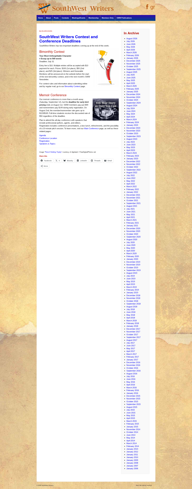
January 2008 (132, 463)
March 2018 (131, 320)
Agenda (42, 135)
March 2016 (131, 387)
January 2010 (132, 457)
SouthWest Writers (47, 485)
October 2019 (132, 267)
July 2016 (130, 376)
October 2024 (132, 100)
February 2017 (132, 357)
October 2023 (132, 133)
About (48, 18)
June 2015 (130, 413)
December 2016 (133, 362)
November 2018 (133, 298)
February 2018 (132, 323)
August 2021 (131, 206)
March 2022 (131, 186)
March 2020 (131, 253)
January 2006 (132, 468)
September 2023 (133, 136)
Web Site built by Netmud (144, 485)
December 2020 (133, 228)
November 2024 (133, 97)
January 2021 (132, 225)
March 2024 (131, 119)
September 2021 (133, 203)
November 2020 (133, 231)
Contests (65, 18)
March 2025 (131, 86)
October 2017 (132, 334)
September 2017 (133, 337)
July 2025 (130, 75)
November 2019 (133, 265)
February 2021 (132, 223)
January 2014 (132, 449)
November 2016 (133, 365)
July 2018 (130, 309)
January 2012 (132, 452)
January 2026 (132, 58)
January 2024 (132, 125)
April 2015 (130, 418)
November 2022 (133, 164)
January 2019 (132, 292)
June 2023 (130, 144)
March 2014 (131, 443)
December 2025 (133, 61)
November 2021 (133, 198)
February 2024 (132, 122)
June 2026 (130, 44)
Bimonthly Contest (72, 86)
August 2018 (131, 306)
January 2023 (132, 158)
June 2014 (130, 435)
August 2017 (131, 340)
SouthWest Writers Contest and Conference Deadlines (68, 39)
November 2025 (133, 64)
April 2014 (130, 440)
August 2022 (131, 172)
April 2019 (130, 284)
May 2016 (130, 382)
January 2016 (132, 393)
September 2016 (133, 371)
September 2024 (133, 103)
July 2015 (130, 410)
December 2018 (133, 295)
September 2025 (133, 69)
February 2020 (132, 256)
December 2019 (133, 262)
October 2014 (132, 432)
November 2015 (133, 399)
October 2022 (132, 167)
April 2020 (130, 251)
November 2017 (133, 332)
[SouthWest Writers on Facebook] (147, 8)
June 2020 (130, 245)
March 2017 (131, 354)
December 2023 (133, 128)
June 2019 (130, 278)
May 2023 (130, 147)
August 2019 (131, 273)
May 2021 (130, 214)
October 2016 (132, 368)
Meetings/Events (78, 18)
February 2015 (132, 424)
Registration (44, 141)
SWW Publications (124, 18)
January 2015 (132, 427)
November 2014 (133, 429)
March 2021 (131, 220)
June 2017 (130, 345)
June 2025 (130, 78)
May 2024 (130, 114)
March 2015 (131, 421)
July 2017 (130, 343)
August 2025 (131, 72)
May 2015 (130, 415)
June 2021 (130, 211)
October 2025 (132, 66)
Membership (94, 18)
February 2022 (132, 189)
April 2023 (130, 150)
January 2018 (132, 326)
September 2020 (133, 237)
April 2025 (130, 83)
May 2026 (130, 47)
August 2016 (131, 373)
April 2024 (130, 117)
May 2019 (130, 281)
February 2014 (132, 446)
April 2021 (130, 217)
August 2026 (131, 38)
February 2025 (132, 89)
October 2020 (132, 234)
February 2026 (132, 55)
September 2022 (133, 170)
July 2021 (130, 209)
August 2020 (131, 239)
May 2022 (130, 181)
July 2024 (130, 108)
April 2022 (130, 184)
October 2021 (132, 200)
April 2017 (130, 351)
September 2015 (133, 404)
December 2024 (133, 94)
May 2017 (130, 348)
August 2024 (131, 105)
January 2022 (132, 192)
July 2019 (130, 276)
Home (40, 18)
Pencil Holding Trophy (53, 152)
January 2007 (132, 466)
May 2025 (130, 80)
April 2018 (130, 318)
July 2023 (130, 142)
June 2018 (130, 312)
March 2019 (131, 287)
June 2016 (130, 379)
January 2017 (132, 360)
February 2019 (132, 290)
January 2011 (132, 454)
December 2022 (133, 161)
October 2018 (132, 301)
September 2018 (133, 304)
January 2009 (132, 460)
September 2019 (133, 270)
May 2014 (130, 438)
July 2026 (130, 41)
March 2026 (131, 52)
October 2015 (132, 401)
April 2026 (130, 50)
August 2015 (131, 407)
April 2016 (130, 385)
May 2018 (130, 315)
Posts (56, 18)
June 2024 (130, 111)
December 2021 (133, 195)
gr (152, 7)
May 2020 (130, 248)
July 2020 (130, 242)
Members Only (108, 18)
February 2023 (132, 156)
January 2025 (132, 91)
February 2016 (132, 390)
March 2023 (131, 153)
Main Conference (91, 128)
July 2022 (130, 175)
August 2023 (131, 139)
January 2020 (132, 259)
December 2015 (133, 396)
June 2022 (130, 178)
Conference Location (48, 138)
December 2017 (133, 329)
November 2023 (133, 131)
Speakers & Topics (47, 144)
